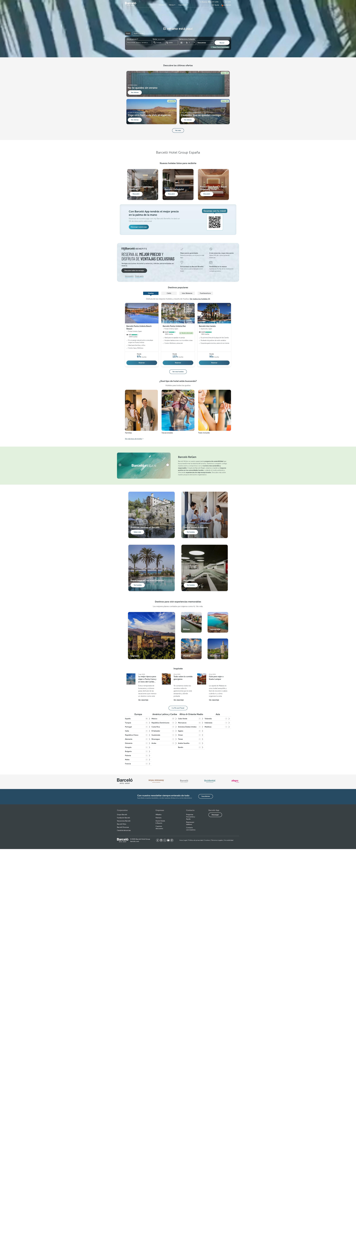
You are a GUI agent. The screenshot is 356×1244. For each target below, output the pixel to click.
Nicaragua (156, 739)
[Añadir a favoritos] (156, 305)
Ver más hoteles (178, 372)
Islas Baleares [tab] (187, 293)
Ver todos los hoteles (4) (200, 299)
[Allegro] (235, 781)
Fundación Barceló (123, 818)
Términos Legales (217, 840)
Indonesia (208, 723)
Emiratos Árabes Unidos (187, 727)
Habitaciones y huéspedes (187, 39)
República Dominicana (160, 723)
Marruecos (182, 723)
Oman (180, 735)
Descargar (215, 815)
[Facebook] (157, 840)
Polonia (128, 755)
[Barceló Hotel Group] (130, 4)
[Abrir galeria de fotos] (127, 305)
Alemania (128, 739)
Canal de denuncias (124, 830)
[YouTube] (168, 840)
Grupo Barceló (122, 814)
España (128, 719)
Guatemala (156, 735)
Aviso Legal (183, 840)
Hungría (128, 747)
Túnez (180, 739)
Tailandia (208, 719)
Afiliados (158, 814)
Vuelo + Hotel (139, 33)
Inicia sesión (129, 276)
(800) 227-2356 (213, 2)
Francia (128, 764)
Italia (127, 731)
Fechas (159, 39)
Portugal (128, 727)
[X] (164, 840)
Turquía (128, 723)
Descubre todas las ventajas (134, 270)
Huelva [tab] (151, 293)
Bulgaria (128, 751)
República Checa (131, 735)
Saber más (137, 532)
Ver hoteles (191, 532)
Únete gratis (139, 276)
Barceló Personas (123, 827)
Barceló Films (121, 824)
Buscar (222, 43)
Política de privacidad (195, 840)
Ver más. (199, 606)
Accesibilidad (228, 840)
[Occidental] (209, 781)
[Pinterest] (171, 840)
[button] (223, 2)
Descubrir (136, 194)
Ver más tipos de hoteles (133, 439)
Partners (158, 818)
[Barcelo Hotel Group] (122, 840)
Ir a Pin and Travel (178, 708)
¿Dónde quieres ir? (132, 39)
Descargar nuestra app (139, 227)
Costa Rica (156, 727)
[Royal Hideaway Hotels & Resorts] (156, 781)
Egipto (180, 731)
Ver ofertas (135, 92)
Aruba (154, 743)
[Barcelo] (184, 781)
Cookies (207, 840)
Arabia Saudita (183, 743)
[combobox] (139, 42)
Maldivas (208, 727)
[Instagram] (161, 840)
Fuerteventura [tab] (205, 293)
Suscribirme (206, 796)
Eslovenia (128, 743)
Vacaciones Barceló (123, 821)
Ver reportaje (143, 700)
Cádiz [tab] (169, 293)
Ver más (178, 130)
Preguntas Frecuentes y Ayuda (190, 817)
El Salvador (156, 731)
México (154, 719)
